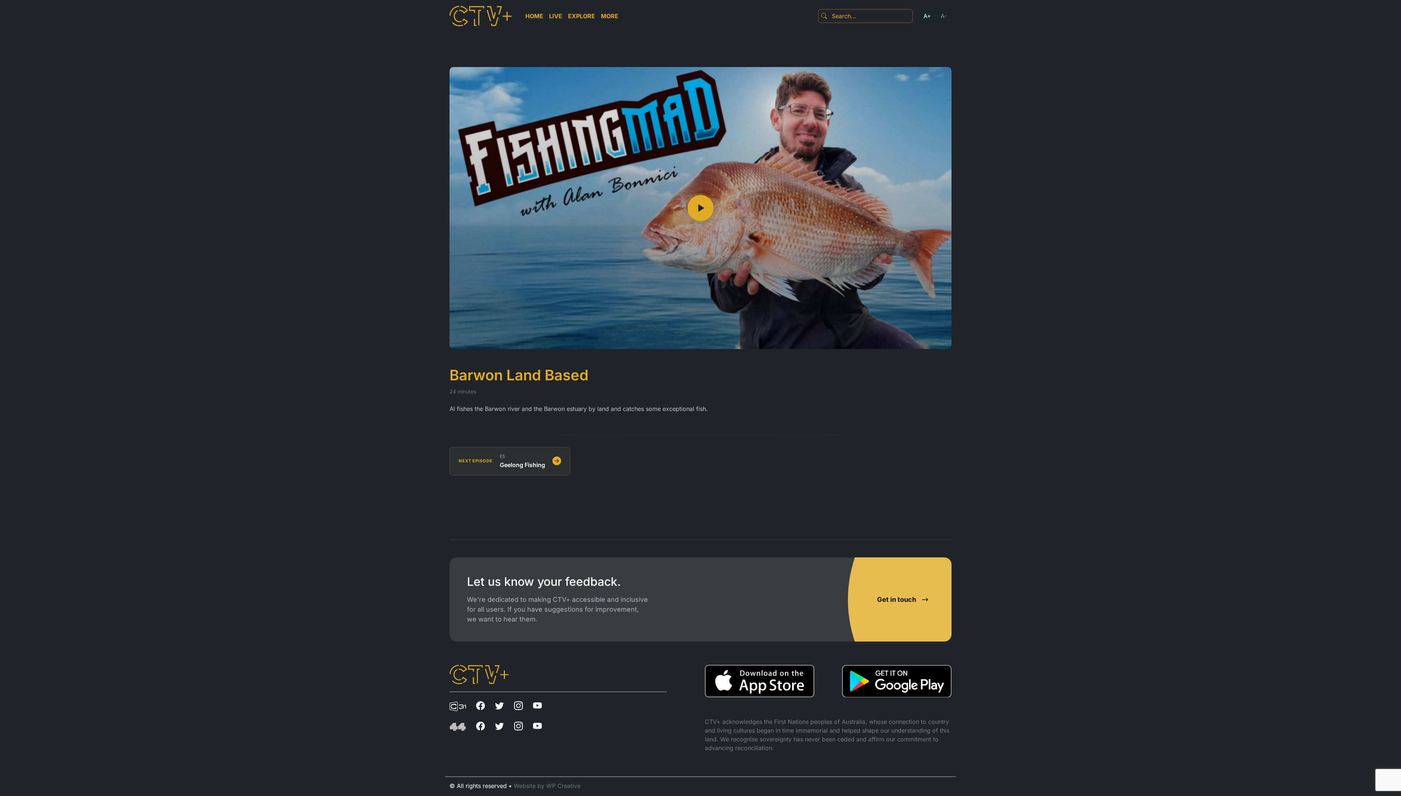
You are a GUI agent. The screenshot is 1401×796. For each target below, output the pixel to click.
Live (555, 16)
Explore (581, 16)
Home (534, 16)
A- (944, 16)
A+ (927, 16)
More (609, 16)
